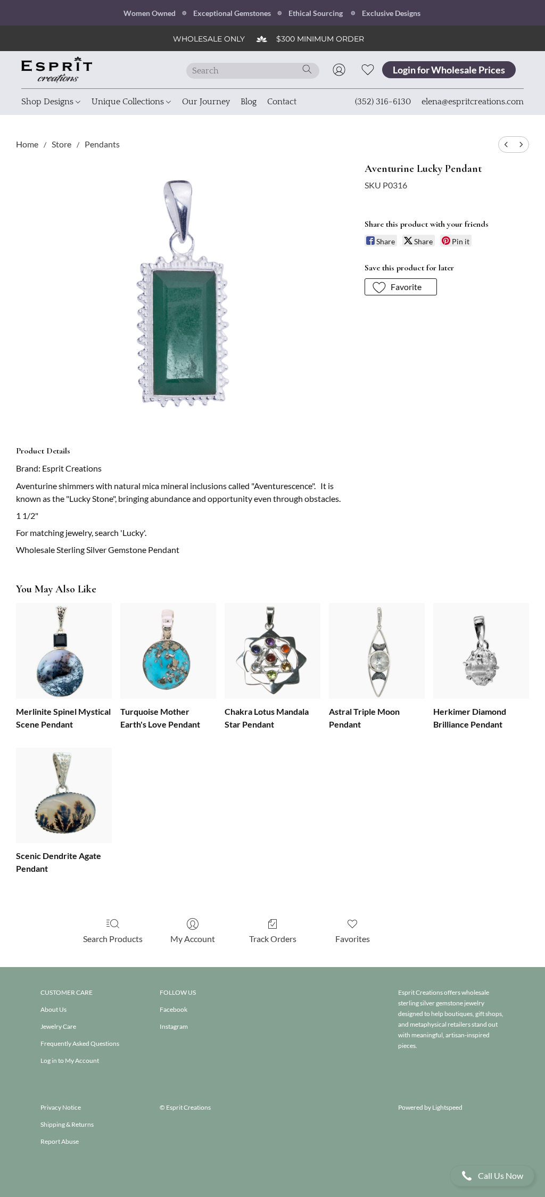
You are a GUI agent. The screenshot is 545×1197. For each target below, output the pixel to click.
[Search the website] (307, 69)
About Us (53, 1009)
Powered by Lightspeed (430, 1107)
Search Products (113, 939)
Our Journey (206, 101)
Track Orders (272, 939)
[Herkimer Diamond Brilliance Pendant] (481, 651)
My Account (192, 939)
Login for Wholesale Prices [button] (449, 70)
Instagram (174, 1026)
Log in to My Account (69, 1060)
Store (61, 144)
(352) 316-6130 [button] (383, 101)
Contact (281, 101)
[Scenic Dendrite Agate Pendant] (64, 796)
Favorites (352, 939)
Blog (249, 101)
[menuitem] (506, 144)
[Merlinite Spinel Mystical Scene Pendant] (64, 651)
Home (27, 144)
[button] (492, 1175)
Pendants (102, 144)
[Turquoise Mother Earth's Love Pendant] (168, 651)
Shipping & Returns (67, 1124)
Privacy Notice (60, 1107)
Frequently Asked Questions (79, 1043)
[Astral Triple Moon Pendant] (377, 651)
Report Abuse (59, 1141)
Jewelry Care (58, 1026)
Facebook (173, 1009)
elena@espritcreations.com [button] (473, 101)
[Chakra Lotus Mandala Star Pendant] (272, 651)
